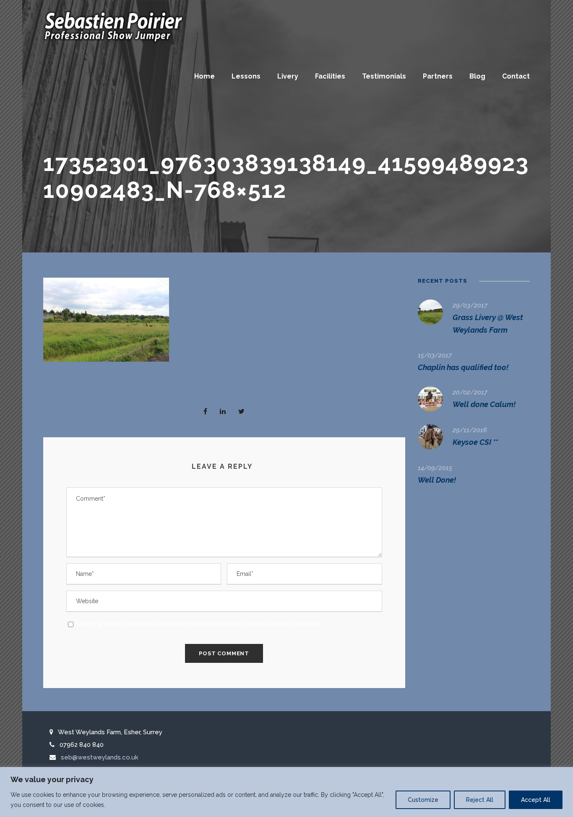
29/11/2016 (470, 430)
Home (204, 76)
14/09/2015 (435, 468)
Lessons (246, 76)
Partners (438, 76)
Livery (287, 76)
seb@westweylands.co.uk (99, 757)
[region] (286, 792)
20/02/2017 (470, 392)
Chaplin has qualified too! (463, 367)
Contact (516, 76)
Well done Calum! (484, 404)
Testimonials (384, 76)
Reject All (479, 799)
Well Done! (437, 479)
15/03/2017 (435, 355)
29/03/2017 (470, 305)
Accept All (535, 799)
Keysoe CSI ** (475, 442)
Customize (423, 799)
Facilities (330, 76)
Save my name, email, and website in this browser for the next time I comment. (198, 624)
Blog (477, 76)
